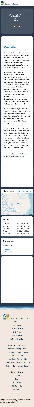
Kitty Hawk (17, 382)
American (8, 249)
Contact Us (17, 325)
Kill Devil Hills (17, 386)
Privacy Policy (17, 335)
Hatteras (17, 393)
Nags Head (17, 389)
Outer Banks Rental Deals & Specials (17, 362)
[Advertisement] (17, 171)
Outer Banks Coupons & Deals (17, 366)
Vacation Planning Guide (17, 349)
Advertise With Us (17, 329)
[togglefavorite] (29, 43)
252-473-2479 (24, 191)
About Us (17, 322)
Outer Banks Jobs (17, 355)
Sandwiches (9, 252)
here (22, 156)
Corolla (17, 375)
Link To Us (17, 332)
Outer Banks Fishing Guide (17, 359)
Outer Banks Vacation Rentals (17, 352)
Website (10, 47)
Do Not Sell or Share (17, 339)
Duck (17, 379)
